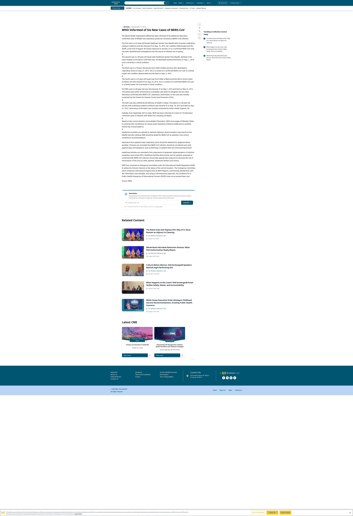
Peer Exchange (137, 8)
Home (215, 390)
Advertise (114, 372)
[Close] (350, 512)
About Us (114, 375)
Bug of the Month (158, 8)
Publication (200, 3)
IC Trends (192, 8)
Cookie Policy (78, 514)
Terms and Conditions (143, 375)
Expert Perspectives (147, 8)
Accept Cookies (285, 512)
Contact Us (114, 379)
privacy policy (158, 206)
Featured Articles (183, 8)
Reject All (272, 512)
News (175, 3)
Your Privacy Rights (166, 377)
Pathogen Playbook (201, 8)
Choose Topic (116, 8)
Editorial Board (116, 377)
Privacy (137, 377)
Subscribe (186, 203)
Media (180, 3)
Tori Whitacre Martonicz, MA (157, 236)
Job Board (138, 372)
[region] (176, 512)
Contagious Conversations (171, 8)
